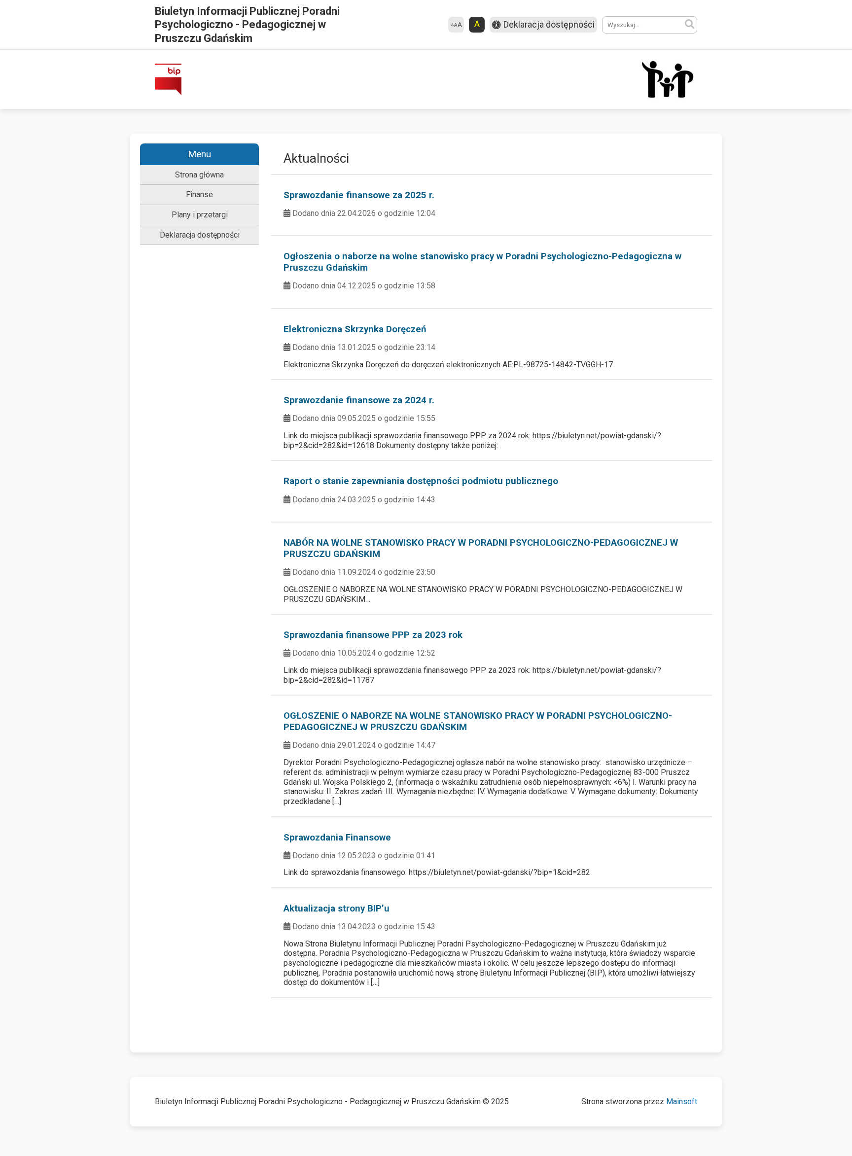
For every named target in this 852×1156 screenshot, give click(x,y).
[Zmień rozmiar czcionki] (456, 25)
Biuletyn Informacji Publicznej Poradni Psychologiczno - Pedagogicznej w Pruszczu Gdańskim (247, 24)
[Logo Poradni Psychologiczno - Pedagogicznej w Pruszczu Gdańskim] (667, 79)
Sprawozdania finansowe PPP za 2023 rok (373, 635)
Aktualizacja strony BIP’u (337, 908)
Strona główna (199, 174)
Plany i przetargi (200, 214)
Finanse (199, 194)
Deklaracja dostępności (200, 235)
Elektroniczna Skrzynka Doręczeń (355, 329)
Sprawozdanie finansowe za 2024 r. (359, 400)
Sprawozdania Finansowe (337, 837)
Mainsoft (681, 1101)
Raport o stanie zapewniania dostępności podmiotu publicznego (421, 481)
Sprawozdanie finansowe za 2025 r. (359, 195)
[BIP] (168, 80)
